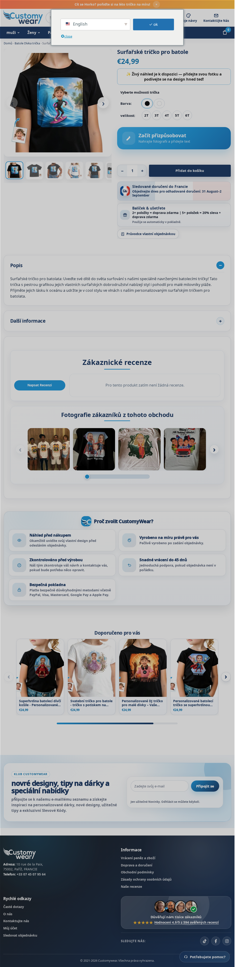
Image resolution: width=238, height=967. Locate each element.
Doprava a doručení (136, 865)
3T (157, 115)
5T (177, 115)
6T (187, 115)
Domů (8, 43)
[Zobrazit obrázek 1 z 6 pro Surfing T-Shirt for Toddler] (58, 103)
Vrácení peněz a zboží (138, 858)
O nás (7, 914)
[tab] (14, 170)
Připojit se (205, 786)
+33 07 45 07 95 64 (31, 874)
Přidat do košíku (189, 170)
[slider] (117, 477)
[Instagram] (226, 941)
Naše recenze (131, 886)
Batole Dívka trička (27, 43)
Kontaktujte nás (16, 921)
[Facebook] (215, 941)
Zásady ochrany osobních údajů (146, 879)
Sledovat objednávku (20, 935)
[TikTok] (204, 941)
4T (167, 115)
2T (146, 115)
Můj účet (10, 928)
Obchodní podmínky (137, 872)
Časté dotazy (13, 907)
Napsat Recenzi (39, 385)
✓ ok (153, 24)
